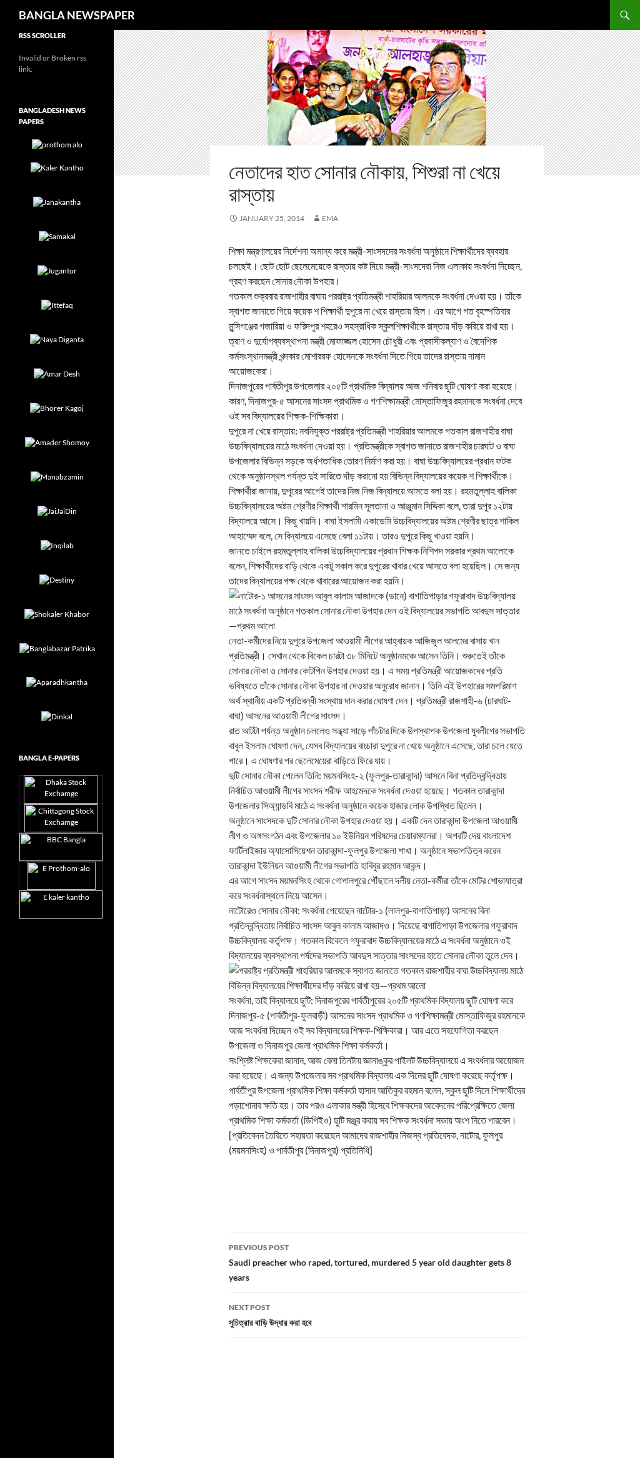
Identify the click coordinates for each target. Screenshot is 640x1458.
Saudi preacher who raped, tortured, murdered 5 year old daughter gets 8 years (370, 1263)
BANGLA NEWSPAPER (77, 15)
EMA (330, 218)
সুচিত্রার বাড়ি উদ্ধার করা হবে (270, 1315)
